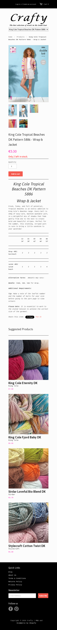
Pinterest (16, 609)
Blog (10, 572)
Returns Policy (15, 582)
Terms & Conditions (17, 578)
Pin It (39, 317)
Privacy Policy (15, 585)
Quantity (12, 162)
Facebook (10, 609)
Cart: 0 (46, 4)
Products (20, 37)
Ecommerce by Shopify (26, 623)
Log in (17, 4)
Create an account (29, 4)
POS (37, 621)
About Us (12, 575)
